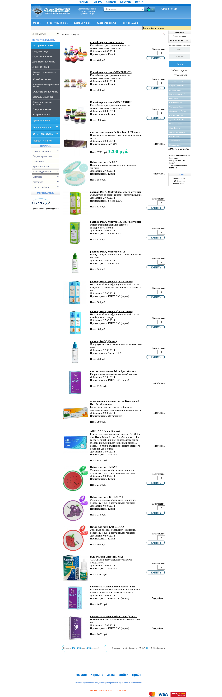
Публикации (179, 181)
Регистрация (180, 74)
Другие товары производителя (45, 208)
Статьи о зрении (179, 183)
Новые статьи (179, 178)
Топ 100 (97, 1)
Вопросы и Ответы (178, 149)
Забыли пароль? (179, 70)
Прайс (136, 674)
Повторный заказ (179, 41)
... (137, 648)
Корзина (125, 1)
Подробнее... (158, 143)
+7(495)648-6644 (169, 9)
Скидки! (111, 1)
